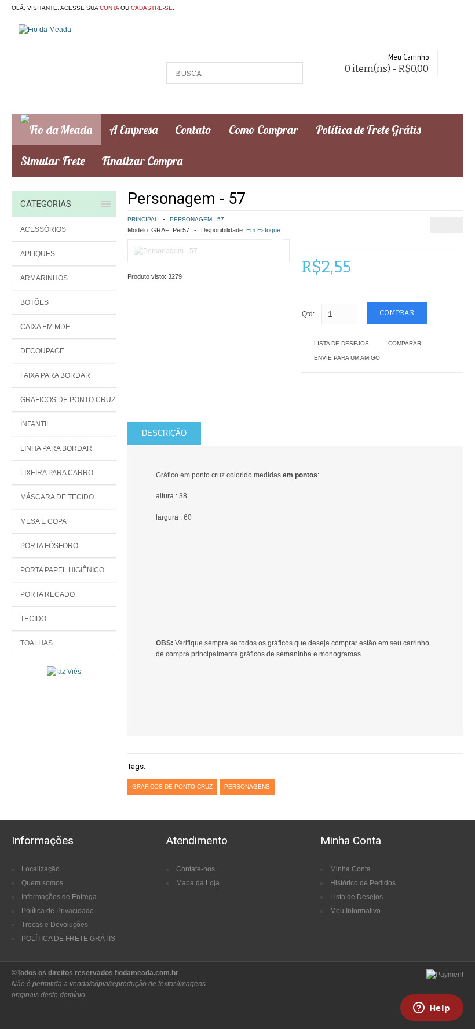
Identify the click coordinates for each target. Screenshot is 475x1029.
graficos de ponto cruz (172, 786)
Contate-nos (195, 869)
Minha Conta (350, 869)
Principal (142, 219)
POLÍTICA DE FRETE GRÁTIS (68, 939)
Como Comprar (263, 129)
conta (109, 8)
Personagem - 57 (197, 219)
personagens (247, 786)
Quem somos (42, 883)
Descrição (164, 433)
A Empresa (133, 129)
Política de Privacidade (57, 911)
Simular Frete (52, 161)
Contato (193, 129)
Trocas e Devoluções (54, 925)
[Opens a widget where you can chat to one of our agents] (431, 1008)
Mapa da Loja (198, 883)
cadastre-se (152, 8)
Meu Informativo (355, 911)
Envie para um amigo (347, 358)
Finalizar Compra (142, 161)
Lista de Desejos (341, 343)
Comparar (404, 343)
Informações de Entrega (59, 897)
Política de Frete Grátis (368, 129)
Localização (40, 869)
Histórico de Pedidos (363, 883)
